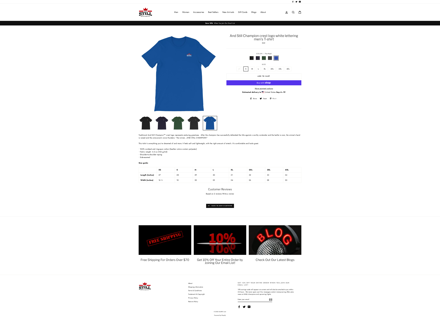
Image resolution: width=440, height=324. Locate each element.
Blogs (253, 12)
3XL (280, 69)
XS (239, 69)
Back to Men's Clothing (221, 206)
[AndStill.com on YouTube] (249, 306)
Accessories (198, 12)
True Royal (276, 58)
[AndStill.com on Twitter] (244, 306)
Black (251, 58)
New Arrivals (228, 12)
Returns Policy (193, 301)
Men (176, 12)
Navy (258, 58)
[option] (172, 23)
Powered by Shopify (220, 315)
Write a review (228, 193)
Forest (264, 58)
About (263, 12)
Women (185, 12)
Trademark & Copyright (196, 294)
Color (263, 54)
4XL (288, 69)
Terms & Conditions (195, 290)
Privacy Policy (193, 298)
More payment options (264, 88)
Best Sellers (213, 12)
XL (265, 69)
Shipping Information (195, 287)
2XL (272, 69)
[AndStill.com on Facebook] (239, 306)
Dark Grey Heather (270, 58)
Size (264, 64)
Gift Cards (242, 12)
